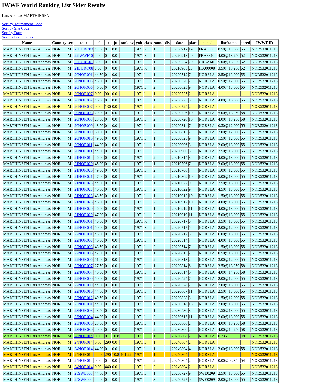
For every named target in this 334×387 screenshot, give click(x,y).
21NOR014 (83, 157)
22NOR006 (83, 253)
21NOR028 (83, 196)
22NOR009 (83, 278)
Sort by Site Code (15, 28)
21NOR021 (83, 177)
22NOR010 (83, 291)
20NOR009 (83, 126)
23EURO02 (83, 49)
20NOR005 (83, 87)
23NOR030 (83, 323)
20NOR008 (83, 113)
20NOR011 (83, 145)
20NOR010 (83, 138)
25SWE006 (83, 373)
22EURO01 (83, 62)
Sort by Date (12, 33)
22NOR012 (83, 298)
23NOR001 (83, 304)
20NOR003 (83, 81)
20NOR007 (83, 94)
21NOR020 (83, 164)
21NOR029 (83, 208)
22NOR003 (83, 240)
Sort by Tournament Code (22, 24)
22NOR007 (83, 266)
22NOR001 (83, 221)
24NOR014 (83, 336)
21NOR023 (83, 183)
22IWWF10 (83, 55)
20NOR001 (83, 75)
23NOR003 (83, 310)
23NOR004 (83, 317)
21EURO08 (83, 68)
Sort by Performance (18, 37)
